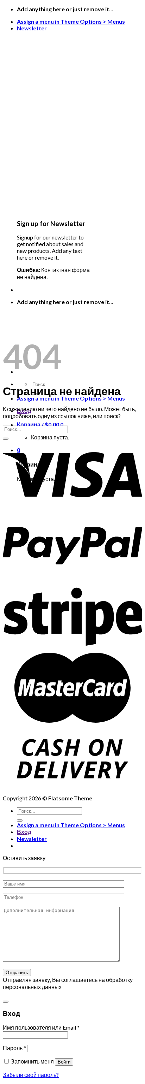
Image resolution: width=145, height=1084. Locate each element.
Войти (64, 1062)
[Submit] (5, 439)
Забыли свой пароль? (31, 1074)
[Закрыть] (5, 1002)
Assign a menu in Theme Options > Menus (71, 21)
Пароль (14, 1047)
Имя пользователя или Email (41, 1027)
